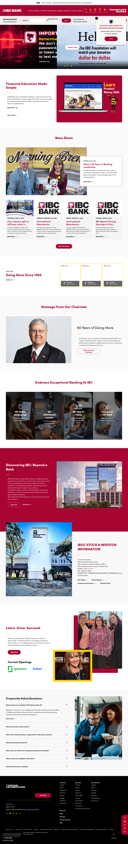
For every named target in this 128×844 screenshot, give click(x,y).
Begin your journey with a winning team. (108, 420)
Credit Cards (43, 10)
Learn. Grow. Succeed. (23, 627)
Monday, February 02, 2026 (47, 218)
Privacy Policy (28, 829)
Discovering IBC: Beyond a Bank (26, 466)
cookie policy (8, 837)
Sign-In (66, 20)
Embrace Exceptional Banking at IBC (64, 382)
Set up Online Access (9, 21)
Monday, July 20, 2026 (90, 161)
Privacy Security (65, 820)
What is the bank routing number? (17, 727)
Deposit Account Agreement (87, 829)
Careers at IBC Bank (107, 413)
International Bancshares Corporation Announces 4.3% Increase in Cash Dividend (45, 223)
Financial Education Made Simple (26, 86)
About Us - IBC (9, 829)
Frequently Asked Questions (24, 698)
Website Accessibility (101, 829)
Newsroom (57, 829)
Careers (80, 10)
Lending (77, 790)
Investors (43, 795)
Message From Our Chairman (64, 306)
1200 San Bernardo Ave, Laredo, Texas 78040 (25, 809)
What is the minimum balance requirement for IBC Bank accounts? (29, 735)
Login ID (25, 20)
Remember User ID (52, 19)
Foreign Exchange (95, 798)
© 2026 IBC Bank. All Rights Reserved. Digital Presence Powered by (23, 832)
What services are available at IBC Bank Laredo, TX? (24, 705)
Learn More (10, 718)
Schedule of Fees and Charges (69, 829)
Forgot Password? (78, 19)
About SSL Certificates (46, 829)
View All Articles (64, 247)
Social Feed (9, 271)
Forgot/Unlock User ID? (80, 21)
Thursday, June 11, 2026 (15, 218)
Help (61, 813)
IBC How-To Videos (78, 413)
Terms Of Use (19, 829)
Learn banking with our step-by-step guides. (79, 422)
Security (36, 829)
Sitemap (62, 817)
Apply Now (15, 652)
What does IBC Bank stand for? (16, 743)
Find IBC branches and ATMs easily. (50, 423)
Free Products (63, 790)
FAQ (61, 823)
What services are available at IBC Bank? (20, 758)
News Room (64, 137)
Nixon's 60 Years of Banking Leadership (98, 165)
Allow (111, 39)
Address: (9, 809)
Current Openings (19, 662)
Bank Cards (62, 793)
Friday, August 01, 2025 (74, 218)
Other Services (63, 803)
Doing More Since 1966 (24, 274)
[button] (15, 47)
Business (36, 10)
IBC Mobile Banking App (20, 413)
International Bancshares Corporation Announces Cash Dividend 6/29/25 (75, 223)
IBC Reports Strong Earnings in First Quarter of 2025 (106, 223)
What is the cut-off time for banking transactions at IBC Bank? (27, 750)
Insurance (74, 10)
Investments (66, 10)
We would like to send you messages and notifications (111, 26)
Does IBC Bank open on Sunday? (17, 766)
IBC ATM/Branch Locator (49, 414)
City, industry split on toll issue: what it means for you (18, 223)
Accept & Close (8, 840)
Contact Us (9, 804)
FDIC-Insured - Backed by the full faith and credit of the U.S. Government (66, 3)
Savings (61, 787)
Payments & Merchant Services (82, 808)
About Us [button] (15, 505)
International (52, 10)
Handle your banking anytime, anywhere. (21, 420)
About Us (63, 810)
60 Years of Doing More (95, 327)
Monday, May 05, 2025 (104, 218)
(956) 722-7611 (88, 569)
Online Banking (10, 20)
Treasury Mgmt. (79, 795)
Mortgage (59, 10)
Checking (62, 785)
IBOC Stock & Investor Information (97, 546)
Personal (31, 10)
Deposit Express (79, 800)
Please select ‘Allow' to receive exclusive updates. (111, 32)
